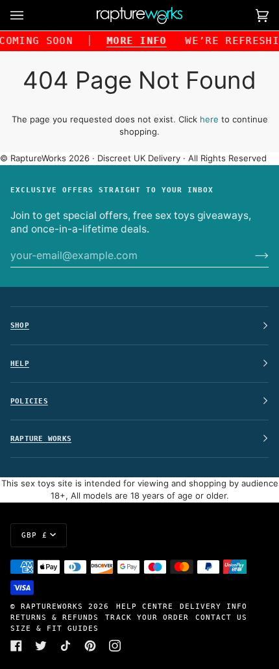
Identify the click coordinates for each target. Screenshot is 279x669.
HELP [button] (19, 363)
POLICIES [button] (29, 400)
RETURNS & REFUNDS (54, 617)
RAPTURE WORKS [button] (40, 438)
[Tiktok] (65, 646)
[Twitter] (41, 646)
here (209, 119)
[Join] (251, 255)
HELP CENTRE (144, 606)
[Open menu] (29, 15)
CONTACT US (221, 617)
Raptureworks (52, 606)
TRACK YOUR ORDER (146, 617)
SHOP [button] (19, 325)
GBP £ (34, 534)
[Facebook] (16, 646)
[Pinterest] (90, 646)
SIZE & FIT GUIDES (54, 628)
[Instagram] (115, 646)
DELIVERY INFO (213, 606)
